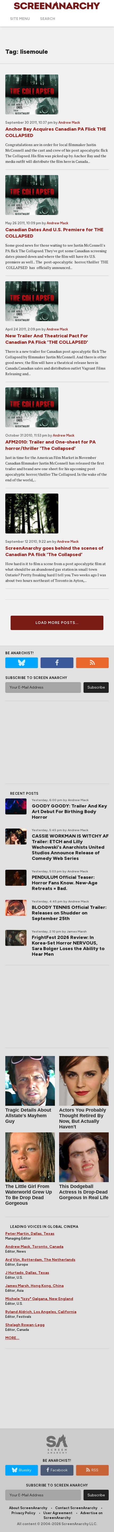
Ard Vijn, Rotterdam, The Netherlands (40, 1259)
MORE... (12, 1338)
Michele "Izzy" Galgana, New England (39, 1299)
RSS (94, 1470)
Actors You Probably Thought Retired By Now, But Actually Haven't (82, 1118)
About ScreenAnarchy (28, 1508)
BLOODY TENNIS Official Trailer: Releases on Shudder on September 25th (69, 912)
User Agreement (57, 1513)
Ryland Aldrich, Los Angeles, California (40, 1312)
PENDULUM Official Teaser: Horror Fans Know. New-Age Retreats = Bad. (65, 882)
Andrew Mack (69, 123)
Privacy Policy (23, 1513)
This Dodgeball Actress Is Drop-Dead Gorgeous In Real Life (83, 1192)
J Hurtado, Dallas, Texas (27, 1272)
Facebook (59, 1470)
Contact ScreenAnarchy (76, 1508)
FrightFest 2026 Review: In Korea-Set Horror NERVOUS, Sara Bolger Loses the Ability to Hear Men (68, 945)
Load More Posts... (57, 622)
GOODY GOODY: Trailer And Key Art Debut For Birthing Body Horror (69, 811)
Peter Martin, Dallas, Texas (29, 1233)
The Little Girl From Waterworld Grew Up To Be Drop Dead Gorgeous (28, 1195)
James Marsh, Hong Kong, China (34, 1285)
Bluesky (25, 1470)
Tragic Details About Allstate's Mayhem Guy (28, 1115)
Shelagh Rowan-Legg (25, 1325)
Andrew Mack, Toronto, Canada (34, 1246)
